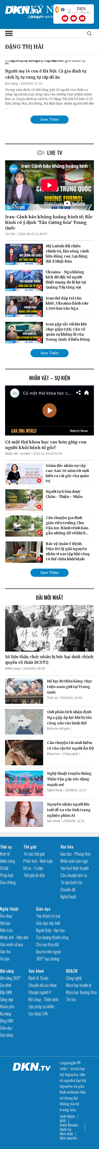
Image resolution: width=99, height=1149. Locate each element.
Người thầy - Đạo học (50, 930)
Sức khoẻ (53, 821)
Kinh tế (5, 854)
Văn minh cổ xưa (11, 944)
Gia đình (5, 985)
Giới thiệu (67, 1116)
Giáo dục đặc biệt (48, 923)
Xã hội (4, 868)
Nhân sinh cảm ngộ (74, 861)
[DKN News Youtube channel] (65, 18)
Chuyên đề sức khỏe (42, 985)
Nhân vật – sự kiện (49, 378)
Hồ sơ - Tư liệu (33, 868)
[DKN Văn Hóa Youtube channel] (82, 18)
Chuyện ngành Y (39, 992)
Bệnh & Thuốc (38, 978)
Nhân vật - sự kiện (17, 453)
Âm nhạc (6, 916)
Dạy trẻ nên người (48, 952)
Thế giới (29, 847)
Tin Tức (10, 234)
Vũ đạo (5, 959)
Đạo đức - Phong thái (75, 854)
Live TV (54, 152)
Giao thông (8, 882)
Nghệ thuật (54, 790)
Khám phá (7, 1006)
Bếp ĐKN (6, 992)
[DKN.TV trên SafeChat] (57, 9)
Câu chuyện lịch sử (73, 875)
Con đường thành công (52, 937)
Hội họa (5, 923)
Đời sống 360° (10, 978)
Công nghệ (73, 978)
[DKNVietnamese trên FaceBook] (62, 9)
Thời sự (52, 698)
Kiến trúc (6, 930)
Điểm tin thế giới (58, 728)
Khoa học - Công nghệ (62, 754)
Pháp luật (6, 875)
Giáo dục (43, 909)
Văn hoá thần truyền (74, 868)
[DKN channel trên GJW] (79, 9)
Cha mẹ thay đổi (47, 944)
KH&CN (71, 971)
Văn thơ (5, 952)
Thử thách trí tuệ (48, 916)
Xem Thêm (49, 119)
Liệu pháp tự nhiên (41, 1006)
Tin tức (71, 999)
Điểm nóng (12, 668)
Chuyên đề (67, 889)
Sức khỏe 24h (38, 1014)
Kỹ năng (5, 1014)
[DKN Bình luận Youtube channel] (73, 18)
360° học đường (47, 959)
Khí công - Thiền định (43, 999)
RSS (63, 1121)
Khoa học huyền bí (78, 985)
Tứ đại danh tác (71, 882)
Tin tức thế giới (34, 854)
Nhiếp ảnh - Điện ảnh (14, 937)
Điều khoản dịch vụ (69, 1127)
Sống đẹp (6, 999)
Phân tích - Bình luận (38, 861)
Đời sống (11, 83)
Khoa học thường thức (81, 992)
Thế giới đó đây (34, 875)
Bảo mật (66, 1134)
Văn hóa (66, 847)
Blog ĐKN (6, 1021)
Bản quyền (68, 1138)
